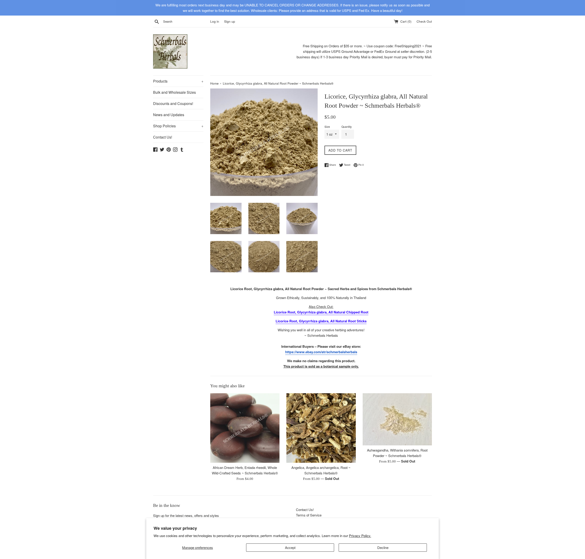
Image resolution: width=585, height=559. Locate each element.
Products (178, 81)
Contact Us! (162, 137)
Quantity (346, 126)
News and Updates (168, 114)
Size (327, 126)
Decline (382, 547)
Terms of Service (309, 515)
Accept (290, 547)
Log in (214, 21)
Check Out (424, 21)
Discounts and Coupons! (173, 103)
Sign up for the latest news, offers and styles (186, 515)
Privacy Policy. (360, 535)
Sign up (229, 21)
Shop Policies (178, 125)
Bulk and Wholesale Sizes (174, 92)
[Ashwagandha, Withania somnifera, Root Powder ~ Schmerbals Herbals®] (397, 419)
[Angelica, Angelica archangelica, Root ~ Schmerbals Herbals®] (321, 428)
